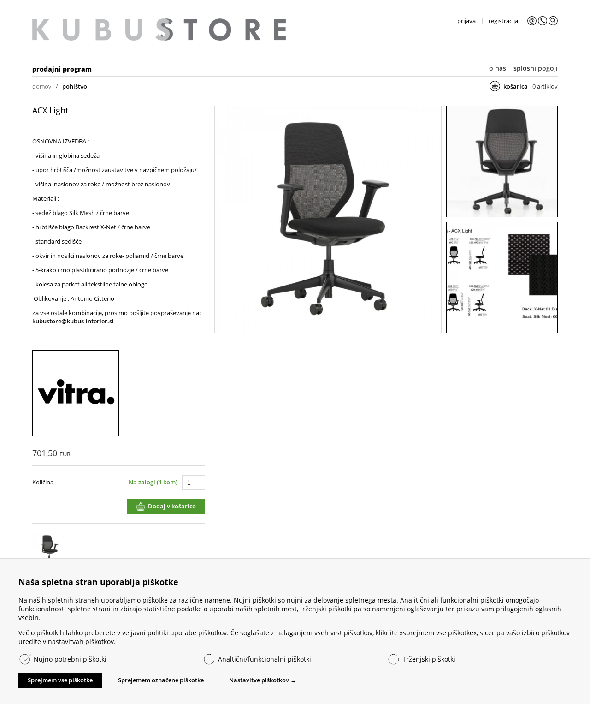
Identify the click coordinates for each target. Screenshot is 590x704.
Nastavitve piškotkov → (262, 680)
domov (41, 86)
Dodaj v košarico (172, 506)
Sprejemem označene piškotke (161, 680)
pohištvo (74, 86)
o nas (497, 68)
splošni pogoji (535, 68)
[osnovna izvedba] (328, 220)
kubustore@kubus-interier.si (73, 321)
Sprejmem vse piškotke (60, 680)
